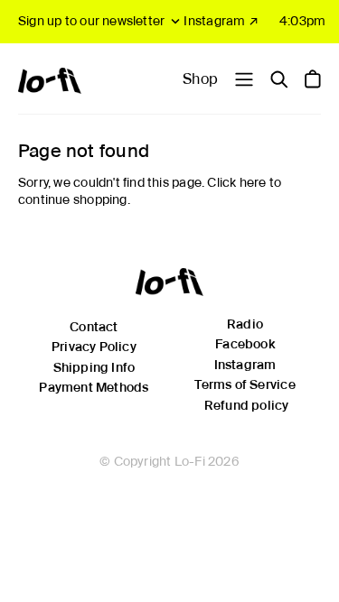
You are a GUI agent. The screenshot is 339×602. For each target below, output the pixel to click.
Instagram (245, 364)
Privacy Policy (94, 346)
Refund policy (246, 405)
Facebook (245, 344)
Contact (94, 327)
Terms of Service (244, 384)
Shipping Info (94, 367)
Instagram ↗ (221, 21)
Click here (236, 182)
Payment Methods (93, 387)
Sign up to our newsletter (91, 21)
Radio (245, 324)
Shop (200, 79)
